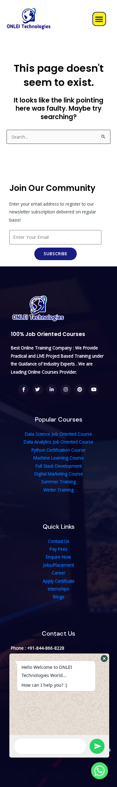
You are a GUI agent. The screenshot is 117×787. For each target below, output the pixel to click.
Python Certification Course (58, 450)
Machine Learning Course (58, 458)
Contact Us (58, 541)
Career (58, 573)
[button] (99, 19)
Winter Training (58, 490)
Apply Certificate (59, 581)
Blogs (58, 597)
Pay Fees (58, 549)
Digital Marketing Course (58, 474)
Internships (58, 589)
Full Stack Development (59, 466)
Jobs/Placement (58, 565)
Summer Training (58, 482)
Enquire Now (58, 557)
